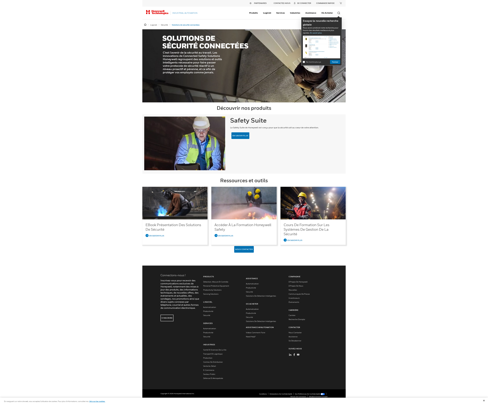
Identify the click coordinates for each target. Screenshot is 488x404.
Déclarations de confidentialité (281, 394)
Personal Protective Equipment (216, 286)
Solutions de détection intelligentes (261, 296)
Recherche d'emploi (297, 319)
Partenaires (260, 3)
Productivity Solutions (212, 290)
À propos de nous (296, 286)
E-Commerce (208, 370)
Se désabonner (295, 341)
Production (207, 358)
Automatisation (209, 307)
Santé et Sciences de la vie (214, 350)
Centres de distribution (213, 362)
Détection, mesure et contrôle (215, 282)
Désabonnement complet (318, 397)
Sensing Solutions (210, 294)
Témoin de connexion (298, 397)
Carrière (292, 315)
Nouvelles (293, 290)
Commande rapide (325, 3)
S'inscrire (167, 318)
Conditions (263, 394)
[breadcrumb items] (145, 24)
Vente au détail (209, 366)
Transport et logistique (213, 354)
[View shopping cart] (341, 3)
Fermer (335, 62)
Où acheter (327, 13)
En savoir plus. (316, 33)
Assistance (310, 13)
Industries (295, 13)
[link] (175, 203)
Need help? (250, 336)
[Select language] (250, 3)
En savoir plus (240, 135)
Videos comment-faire (255, 332)
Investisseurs (294, 298)
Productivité (208, 311)
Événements (294, 302)
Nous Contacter (244, 249)
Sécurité (206, 315)
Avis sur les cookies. (97, 401)
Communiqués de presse (299, 294)
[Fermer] (484, 400)
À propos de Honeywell (298, 282)
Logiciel (267, 13)
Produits (253, 13)
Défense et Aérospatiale (213, 378)
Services (280, 13)
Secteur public (209, 374)
